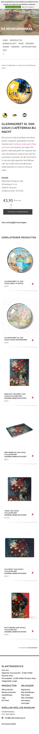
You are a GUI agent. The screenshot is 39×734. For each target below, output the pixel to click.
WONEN (6, 47)
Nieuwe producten (9, 692)
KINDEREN (15, 47)
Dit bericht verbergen (13, 7)
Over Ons (5, 670)
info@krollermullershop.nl (15, 718)
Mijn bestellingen (27, 692)
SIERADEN (30, 43)
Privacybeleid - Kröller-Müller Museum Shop (19, 678)
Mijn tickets (25, 695)
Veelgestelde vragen (9, 681)
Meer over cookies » (28, 7)
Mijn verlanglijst (27, 698)
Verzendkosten (32, 647)
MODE (21, 43)
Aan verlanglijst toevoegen (14, 222)
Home (5, 40)
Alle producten (7, 689)
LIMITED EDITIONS (28, 47)
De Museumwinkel (9, 724)
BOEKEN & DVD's (9, 43)
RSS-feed (5, 700)
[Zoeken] (3, 54)
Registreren (25, 689)
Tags (4, 698)
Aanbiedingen (7, 695)
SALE (5, 50)
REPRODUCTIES (16, 40)
